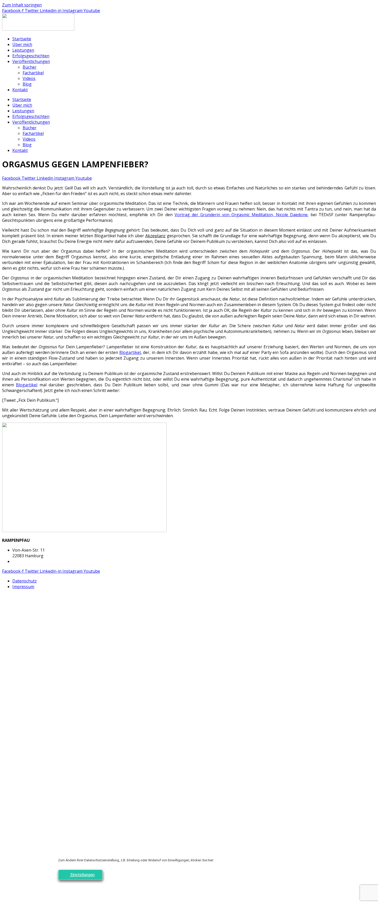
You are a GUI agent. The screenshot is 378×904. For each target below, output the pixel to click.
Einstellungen (82, 874)
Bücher (30, 67)
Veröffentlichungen (31, 61)
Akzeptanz (155, 236)
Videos (29, 78)
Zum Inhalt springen (22, 5)
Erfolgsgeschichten (30, 56)
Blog (27, 84)
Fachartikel (33, 73)
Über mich (22, 44)
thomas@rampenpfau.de (36, 561)
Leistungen (23, 50)
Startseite (21, 39)
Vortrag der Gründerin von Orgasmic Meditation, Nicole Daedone (241, 214)
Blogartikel (130, 352)
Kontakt (20, 90)
